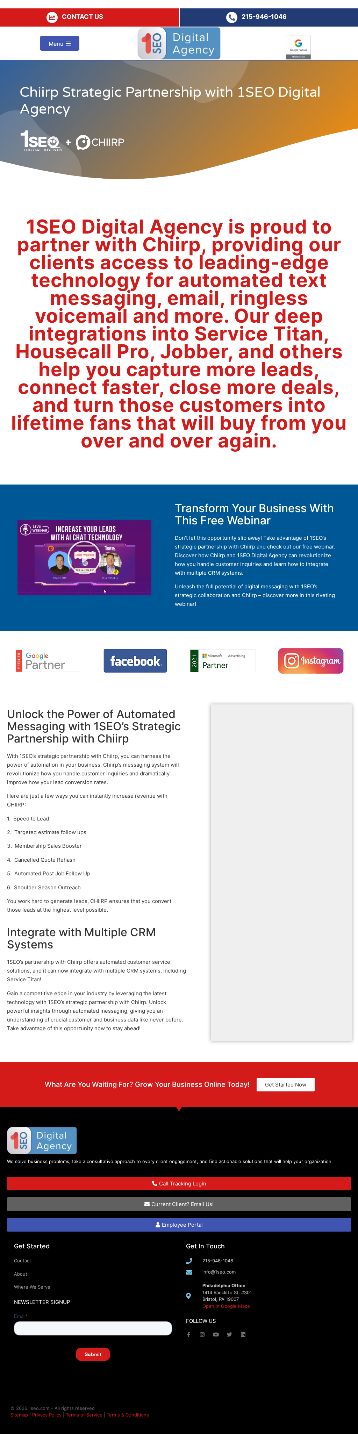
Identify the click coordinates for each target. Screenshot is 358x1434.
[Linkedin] (243, 1334)
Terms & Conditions (128, 1415)
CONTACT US (82, 16)
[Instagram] (202, 1334)
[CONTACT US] (52, 17)
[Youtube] (216, 1334)
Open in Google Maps (226, 1306)
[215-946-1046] (231, 17)
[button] (84, 557)
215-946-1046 (264, 16)
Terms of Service (84, 1415)
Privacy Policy (47, 1415)
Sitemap (19, 1415)
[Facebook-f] (188, 1334)
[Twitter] (229, 1334)
